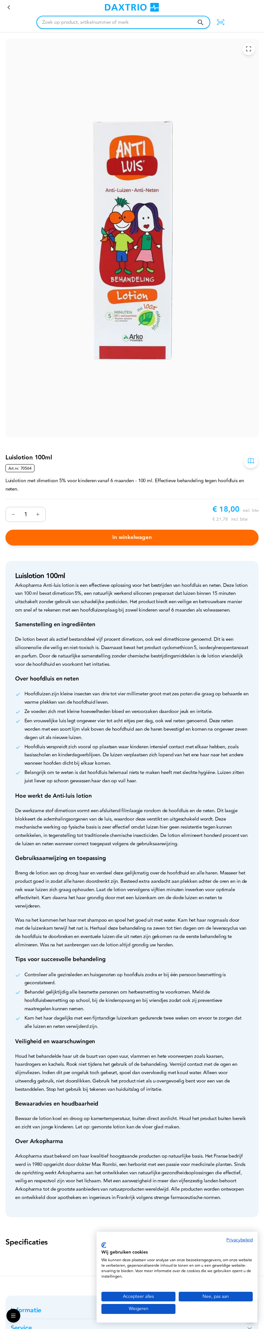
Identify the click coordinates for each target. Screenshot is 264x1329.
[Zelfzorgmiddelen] (9, 7)
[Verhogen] (37, 514)
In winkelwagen (132, 537)
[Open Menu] (13, 1316)
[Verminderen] (13, 514)
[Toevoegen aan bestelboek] (251, 460)
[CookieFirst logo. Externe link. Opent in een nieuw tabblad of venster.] (103, 1245)
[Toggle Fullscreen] (248, 48)
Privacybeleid (239, 1240)
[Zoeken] (200, 22)
